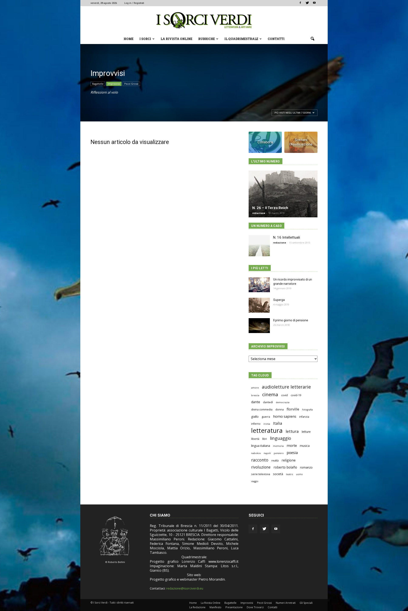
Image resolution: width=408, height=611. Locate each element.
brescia (255, 395)
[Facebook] (300, 3)
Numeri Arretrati (286, 603)
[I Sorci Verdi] (204, 20)
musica (305, 446)
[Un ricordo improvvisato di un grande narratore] (259, 284)
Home (128, 39)
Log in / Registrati (134, 3)
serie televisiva (260, 474)
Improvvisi (114, 83)
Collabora (265, 142)
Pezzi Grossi (131, 83)
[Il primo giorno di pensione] (259, 325)
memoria (278, 445)
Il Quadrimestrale (241, 39)
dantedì (268, 402)
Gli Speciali (306, 603)
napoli (267, 453)
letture (306, 432)
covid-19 (296, 395)
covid (284, 395)
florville (293, 409)
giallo (255, 416)
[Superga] (259, 305)
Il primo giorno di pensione (290, 320)
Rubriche (206, 39)
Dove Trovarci (255, 607)
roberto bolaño (285, 467)
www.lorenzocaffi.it (223, 561)
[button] (312, 39)
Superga (279, 300)
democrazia (282, 402)
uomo (299, 474)
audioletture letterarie (286, 387)
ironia (267, 423)
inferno (256, 424)
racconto (259, 460)
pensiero (279, 453)
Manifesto (215, 607)
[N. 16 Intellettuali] (259, 245)
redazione (258, 213)
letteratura (267, 430)
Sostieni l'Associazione (300, 142)
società (278, 474)
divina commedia (261, 409)
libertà (255, 439)
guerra (266, 417)
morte (292, 445)
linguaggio (280, 438)
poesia (292, 452)
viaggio (254, 481)
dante (255, 402)
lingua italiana (260, 446)
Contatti (276, 39)
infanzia (304, 417)
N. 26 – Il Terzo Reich (270, 208)
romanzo (306, 467)
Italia (277, 423)
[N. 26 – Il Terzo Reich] (283, 194)
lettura (292, 431)
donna (279, 409)
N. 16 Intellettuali (286, 237)
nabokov (256, 453)
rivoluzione (261, 467)
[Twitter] (307, 3)
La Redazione (197, 607)
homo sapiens (284, 416)
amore (255, 387)
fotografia (307, 409)
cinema (270, 394)
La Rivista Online (176, 39)
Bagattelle (97, 83)
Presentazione (234, 607)
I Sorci (145, 39)
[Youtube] (314, 3)
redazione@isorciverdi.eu (184, 588)
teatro (289, 474)
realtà (275, 460)
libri (264, 439)
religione (289, 460)
